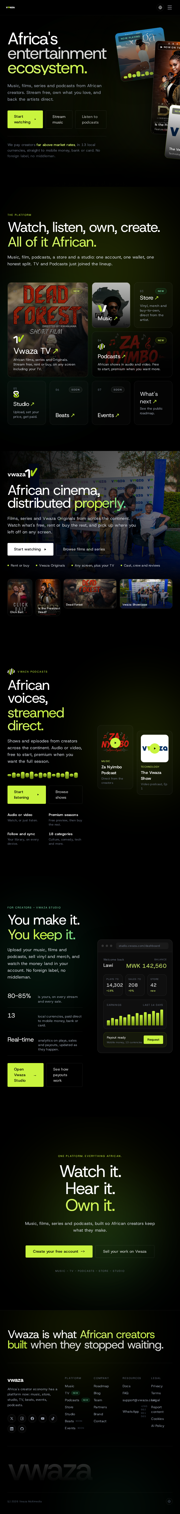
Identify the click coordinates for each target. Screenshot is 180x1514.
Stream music (58, 119)
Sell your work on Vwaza (125, 1251)
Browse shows (62, 794)
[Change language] (160, 7)
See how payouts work (61, 1075)
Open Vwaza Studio (25, 1075)
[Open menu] (169, 7)
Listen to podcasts (90, 119)
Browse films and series (84, 549)
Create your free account (59, 1251)
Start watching (22, 119)
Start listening (21, 794)
